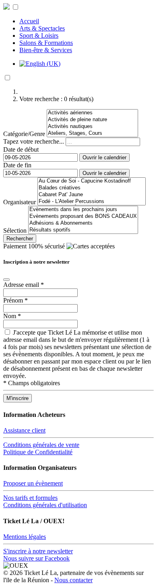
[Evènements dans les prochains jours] (83, 209)
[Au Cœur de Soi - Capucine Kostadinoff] (91, 181)
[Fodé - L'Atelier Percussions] (91, 201)
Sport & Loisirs (38, 35)
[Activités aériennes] (92, 113)
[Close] (6, 279)
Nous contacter (73, 580)
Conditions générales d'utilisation (45, 505)
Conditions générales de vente (41, 444)
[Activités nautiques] (92, 126)
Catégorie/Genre (24, 133)
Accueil (29, 21)
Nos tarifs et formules (30, 497)
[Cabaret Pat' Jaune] (91, 194)
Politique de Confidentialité (37, 452)
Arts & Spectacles (42, 28)
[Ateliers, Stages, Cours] (92, 133)
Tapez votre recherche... (33, 141)
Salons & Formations (46, 42)
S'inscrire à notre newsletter (38, 551)
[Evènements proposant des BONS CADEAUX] (83, 216)
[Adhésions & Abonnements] (83, 223)
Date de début (21, 149)
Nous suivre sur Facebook (36, 558)
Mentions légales (24, 536)
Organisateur (19, 202)
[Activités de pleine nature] (92, 119)
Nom (12, 316)
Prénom (15, 300)
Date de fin (17, 165)
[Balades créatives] (91, 188)
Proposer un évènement (33, 483)
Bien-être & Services (45, 50)
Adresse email (23, 284)
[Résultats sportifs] (83, 230)
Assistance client (24, 430)
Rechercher (19, 239)
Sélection (15, 230)
